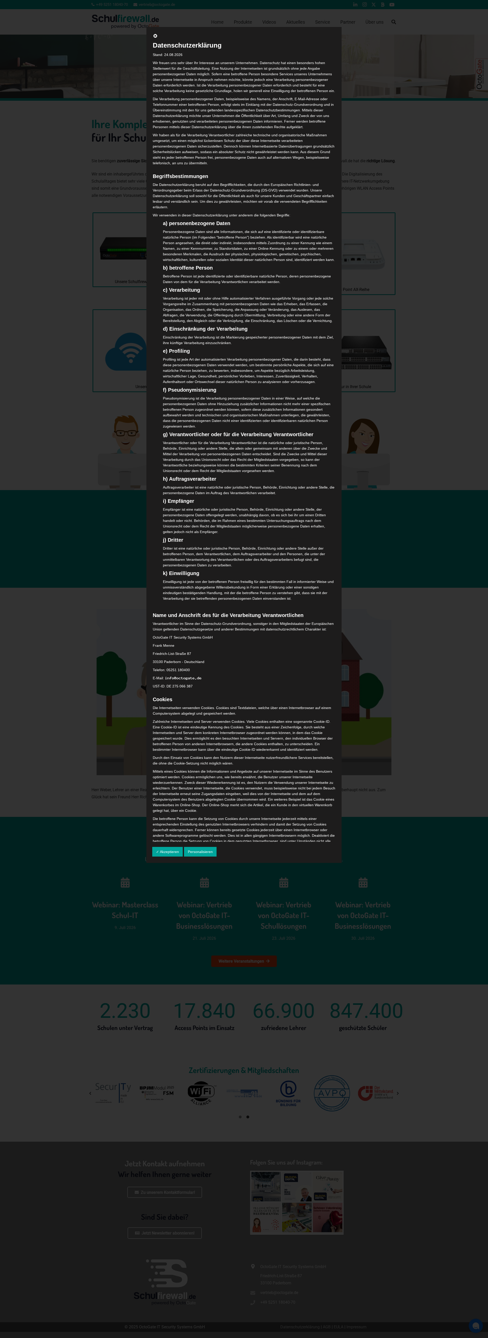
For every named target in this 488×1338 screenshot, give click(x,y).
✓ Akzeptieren (167, 852)
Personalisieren (200, 852)
